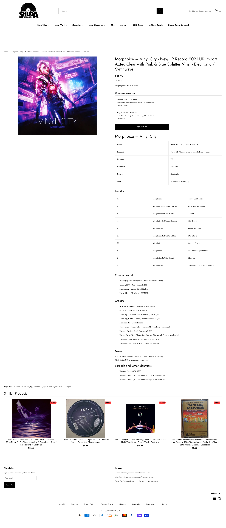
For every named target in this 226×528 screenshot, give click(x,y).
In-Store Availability (126, 93)
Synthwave (57, 387)
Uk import (67, 387)
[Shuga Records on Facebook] (214, 499)
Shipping (118, 86)
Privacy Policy (89, 504)
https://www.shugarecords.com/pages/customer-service (134, 477)
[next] (216, 420)
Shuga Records (119, 511)
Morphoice (37, 387)
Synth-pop (47, 387)
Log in (192, 11)
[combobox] (110, 11)
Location (74, 504)
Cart (220, 11)
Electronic (25, 387)
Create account (205, 11)
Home (6, 52)
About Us (61, 504)
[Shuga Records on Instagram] (219, 499)
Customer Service (107, 504)
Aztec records (14, 387)
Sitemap (165, 504)
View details (31, 420)
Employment (151, 504)
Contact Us (136, 504)
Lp (31, 387)
